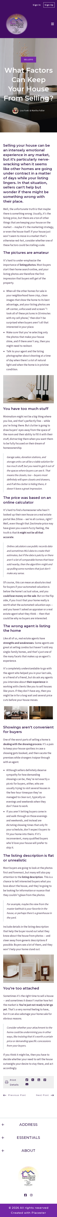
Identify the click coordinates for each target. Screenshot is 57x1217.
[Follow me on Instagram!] (31, 1195)
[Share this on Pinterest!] (44, 1079)
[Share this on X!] (32, 1079)
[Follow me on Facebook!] (25, 1195)
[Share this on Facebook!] (26, 1079)
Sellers (28, 59)
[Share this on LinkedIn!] (38, 1079)
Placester (39, 1212)
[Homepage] (17, 24)
